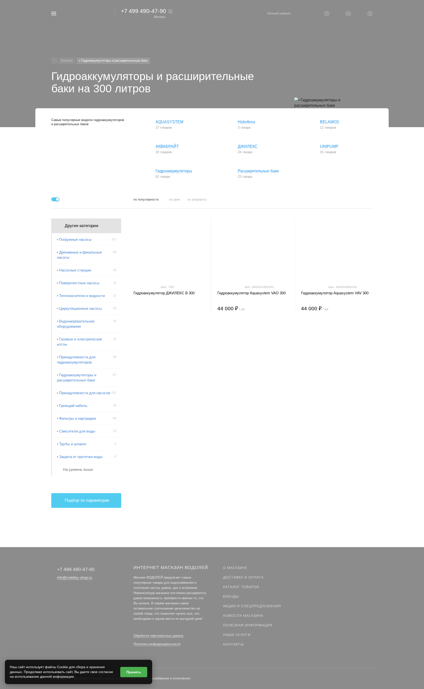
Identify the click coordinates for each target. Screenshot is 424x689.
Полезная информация (247, 625)
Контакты (233, 644)
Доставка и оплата (243, 577)
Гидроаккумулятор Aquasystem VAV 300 (335, 293)
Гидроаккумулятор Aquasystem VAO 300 (251, 293)
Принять (133, 672)
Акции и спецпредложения (252, 606)
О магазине (235, 568)
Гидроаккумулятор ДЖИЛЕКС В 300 (164, 293)
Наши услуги (237, 635)
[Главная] (54, 61)
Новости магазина (243, 616)
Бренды (231, 596)
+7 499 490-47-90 (143, 11)
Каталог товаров (241, 587)
